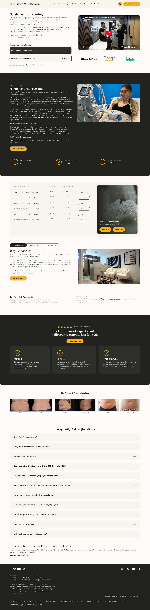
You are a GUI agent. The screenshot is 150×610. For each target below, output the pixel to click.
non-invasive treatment (60, 18)
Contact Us (26, 580)
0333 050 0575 (40, 578)
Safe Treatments (35, 245)
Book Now (84, 192)
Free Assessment (131, 4)
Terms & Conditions (53, 601)
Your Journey (51, 245)
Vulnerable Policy (104, 601)
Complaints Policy (119, 601)
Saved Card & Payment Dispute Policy (23, 605)
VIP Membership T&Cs (89, 601)
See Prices (119, 229)
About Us (74, 4)
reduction (41, 118)
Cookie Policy (26, 601)
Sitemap (41, 605)
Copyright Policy (38, 601)
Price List (13, 580)
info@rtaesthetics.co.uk (43, 580)
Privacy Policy (15, 601)
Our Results (95, 4)
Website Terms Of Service (70, 601)
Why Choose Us (18, 245)
